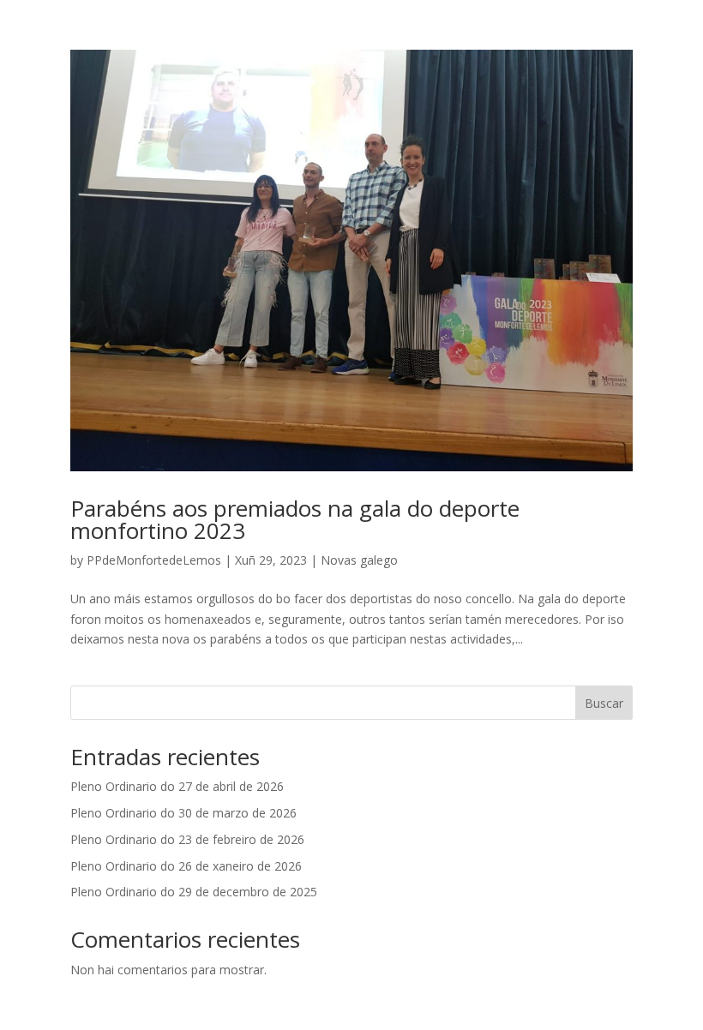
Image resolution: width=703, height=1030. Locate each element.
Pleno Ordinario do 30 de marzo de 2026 (183, 813)
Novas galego (359, 560)
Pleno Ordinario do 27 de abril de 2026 (177, 786)
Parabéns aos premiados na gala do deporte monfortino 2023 (295, 519)
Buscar (604, 703)
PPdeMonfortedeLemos (154, 560)
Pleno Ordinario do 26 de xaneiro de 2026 (186, 866)
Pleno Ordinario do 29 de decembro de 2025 (193, 891)
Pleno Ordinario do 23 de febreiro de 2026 (187, 839)
